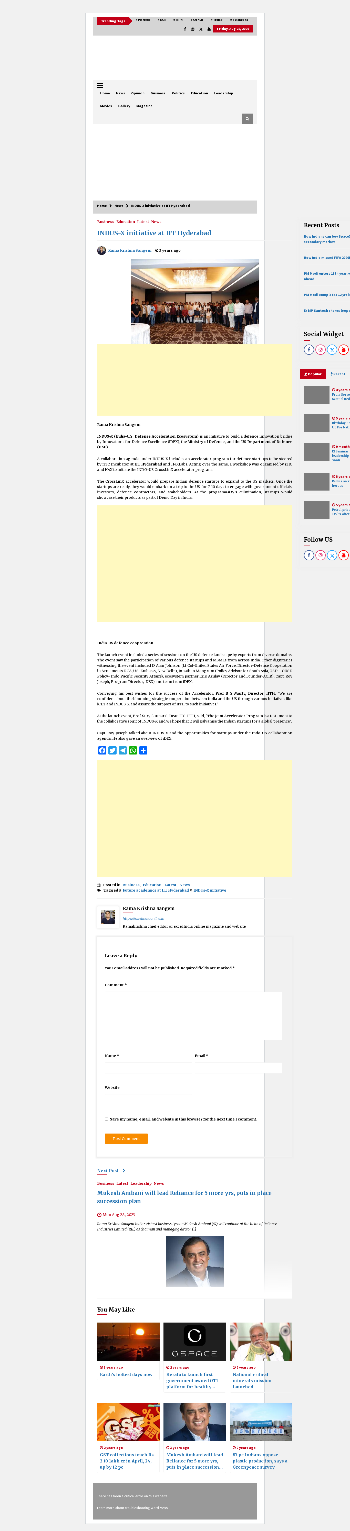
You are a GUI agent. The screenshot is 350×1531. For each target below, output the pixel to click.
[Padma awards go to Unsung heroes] (317, 482)
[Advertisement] (175, 162)
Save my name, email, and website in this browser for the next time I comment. (183, 1119)
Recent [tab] (339, 374)
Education (199, 93)
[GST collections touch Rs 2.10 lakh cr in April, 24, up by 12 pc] (128, 1422)
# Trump (216, 19)
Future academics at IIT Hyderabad (156, 890)
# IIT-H (178, 19)
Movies (106, 106)
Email (201, 1055)
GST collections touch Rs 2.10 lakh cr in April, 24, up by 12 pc (127, 1461)
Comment (116, 985)
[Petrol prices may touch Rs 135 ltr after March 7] (317, 510)
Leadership (223, 93)
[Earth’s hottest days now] (128, 1342)
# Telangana (239, 19)
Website (112, 1087)
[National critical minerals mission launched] (261, 1342)
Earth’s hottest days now (126, 1374)
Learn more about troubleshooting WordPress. (133, 1507)
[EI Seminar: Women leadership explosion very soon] (317, 452)
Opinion (138, 93)
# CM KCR (196, 19)
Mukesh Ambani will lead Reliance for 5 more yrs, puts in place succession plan (194, 1461)
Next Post (108, 1170)
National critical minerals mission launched (252, 1380)
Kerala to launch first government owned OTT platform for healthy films (192, 1381)
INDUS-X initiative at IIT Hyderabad (154, 233)
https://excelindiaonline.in (143, 918)
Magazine (144, 106)
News (120, 93)
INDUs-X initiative (209, 890)
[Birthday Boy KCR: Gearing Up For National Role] (317, 423)
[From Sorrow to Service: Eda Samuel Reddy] (317, 395)
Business (158, 93)
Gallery (124, 106)
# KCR (162, 19)
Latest (143, 221)
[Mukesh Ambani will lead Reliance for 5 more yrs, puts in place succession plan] (194, 1422)
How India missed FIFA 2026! (327, 257)
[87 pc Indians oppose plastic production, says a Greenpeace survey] (261, 1422)
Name (112, 1055)
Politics (178, 93)
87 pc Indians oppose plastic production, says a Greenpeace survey (260, 1461)
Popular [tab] (314, 374)
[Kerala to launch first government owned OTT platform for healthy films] (194, 1342)
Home (105, 93)
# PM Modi (143, 19)
